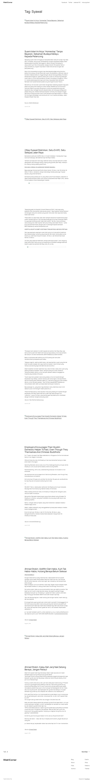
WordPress (87, 779)
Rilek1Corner (7, 2)
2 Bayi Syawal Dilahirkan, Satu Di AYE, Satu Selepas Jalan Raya (45, 151)
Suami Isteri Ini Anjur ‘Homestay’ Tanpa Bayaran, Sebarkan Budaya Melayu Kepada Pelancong (44, 54)
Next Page (86, 751)
